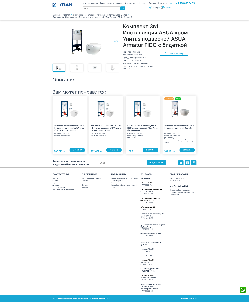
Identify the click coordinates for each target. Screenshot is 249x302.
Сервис (55, 180)
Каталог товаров (90, 3)
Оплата (55, 178)
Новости (142, 3)
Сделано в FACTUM (188, 298)
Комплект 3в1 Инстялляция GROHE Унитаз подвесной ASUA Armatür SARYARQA (142, 128)
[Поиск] (122, 8)
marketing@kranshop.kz (149, 289)
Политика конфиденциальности (65, 189)
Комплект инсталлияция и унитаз (112, 15)
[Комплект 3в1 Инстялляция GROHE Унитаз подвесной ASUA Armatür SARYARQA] (143, 109)
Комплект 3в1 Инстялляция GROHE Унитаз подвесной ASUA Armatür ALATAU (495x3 (106, 128)
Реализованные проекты (111, 3)
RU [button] (171, 3)
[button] (116, 41)
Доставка (56, 185)
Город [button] (155, 7)
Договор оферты (59, 187)
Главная (56, 15)
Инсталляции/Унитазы (83, 15)
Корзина (167, 7)
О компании (130, 3)
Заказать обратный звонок (180, 190)
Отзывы (152, 3)
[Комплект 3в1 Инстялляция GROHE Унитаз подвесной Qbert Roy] (179, 109)
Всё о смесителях (118, 183)
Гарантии (56, 183)
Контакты (162, 3)
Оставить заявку (174, 53)
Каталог (66, 15)
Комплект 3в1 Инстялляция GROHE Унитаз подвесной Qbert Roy (179, 127)
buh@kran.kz (145, 262)
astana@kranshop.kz (148, 278)
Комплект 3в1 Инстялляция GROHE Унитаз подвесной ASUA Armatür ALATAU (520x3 (69, 128)
